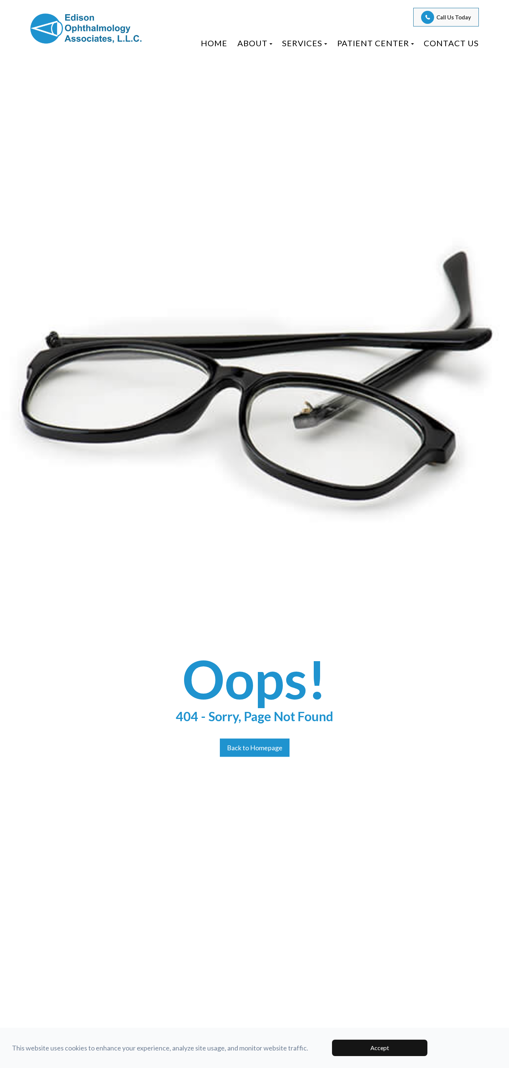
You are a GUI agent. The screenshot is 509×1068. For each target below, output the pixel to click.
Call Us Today (453, 17)
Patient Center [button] (373, 43)
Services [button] (302, 43)
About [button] (252, 43)
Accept (379, 1047)
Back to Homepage (254, 748)
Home (214, 43)
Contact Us (451, 43)
